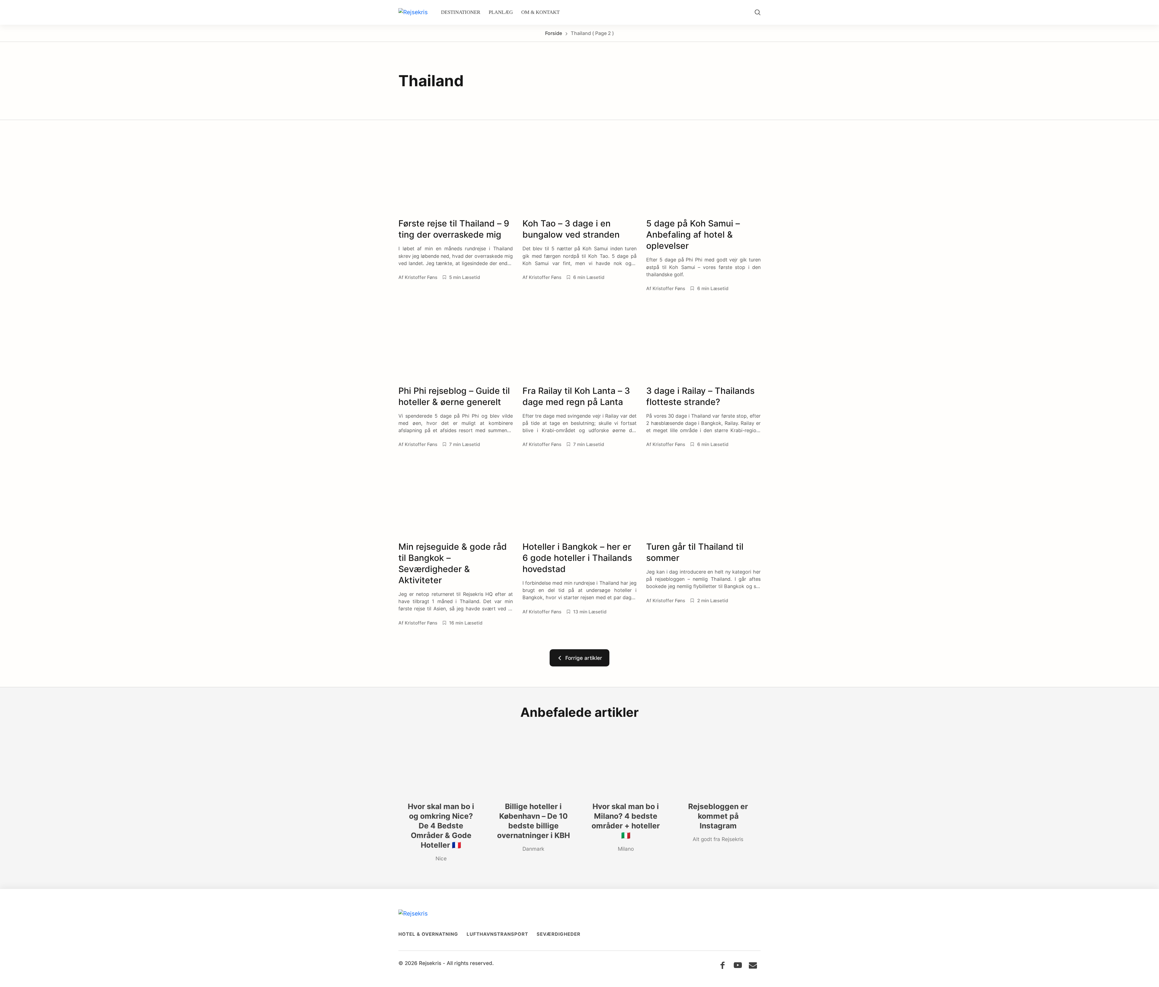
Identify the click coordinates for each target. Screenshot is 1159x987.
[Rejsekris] (413, 12)
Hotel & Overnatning (428, 934)
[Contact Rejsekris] (753, 965)
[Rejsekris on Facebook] (722, 965)
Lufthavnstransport (497, 934)
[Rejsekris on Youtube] (738, 965)
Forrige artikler (582, 658)
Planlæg (501, 12)
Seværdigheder (558, 934)
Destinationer (460, 12)
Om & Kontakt (540, 12)
